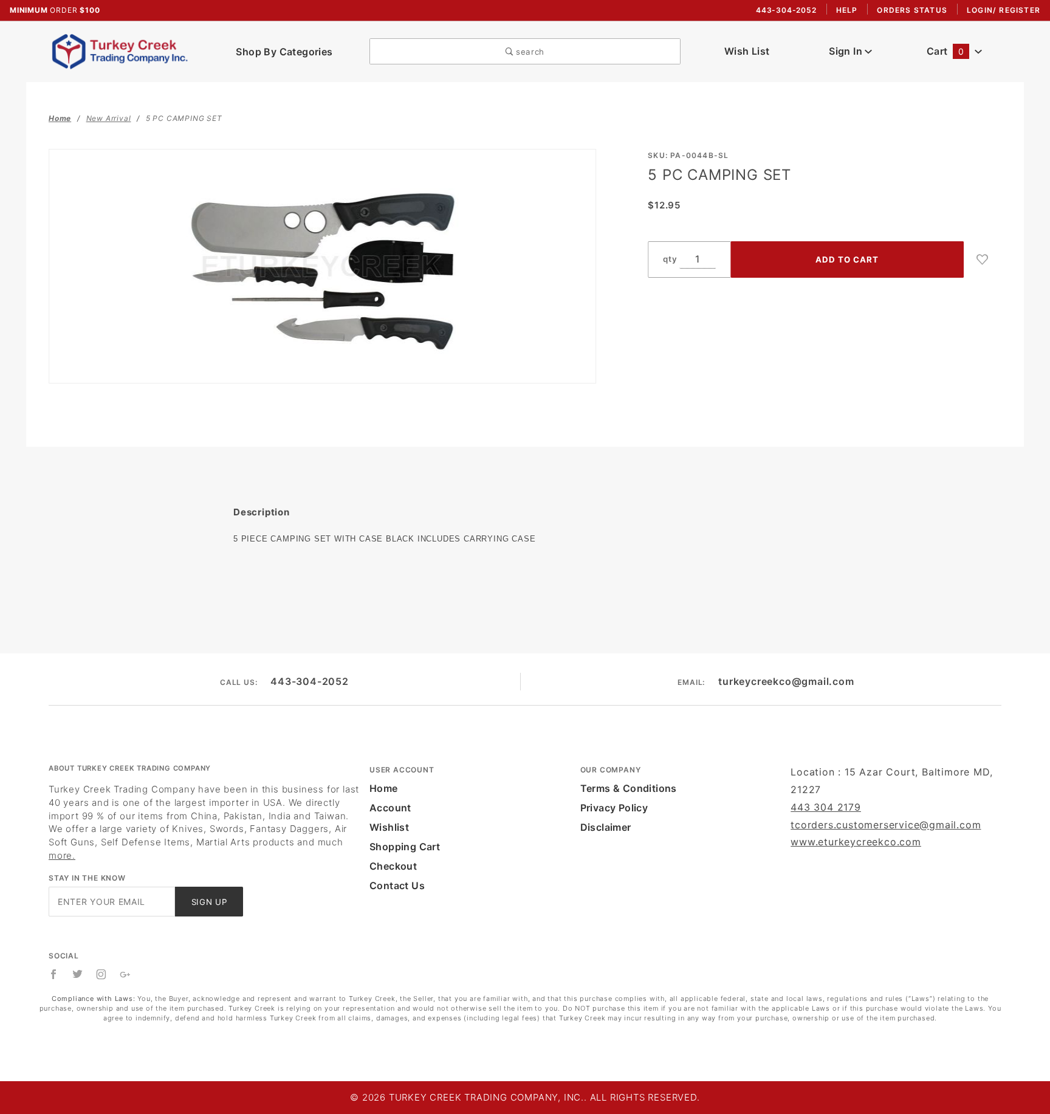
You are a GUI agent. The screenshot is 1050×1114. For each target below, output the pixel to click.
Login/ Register (1003, 10)
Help (847, 10)
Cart (945, 51)
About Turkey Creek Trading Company (130, 768)
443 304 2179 (826, 807)
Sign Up (209, 902)
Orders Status (912, 10)
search (528, 52)
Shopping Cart (404, 847)
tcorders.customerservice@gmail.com (886, 825)
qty (670, 259)
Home (383, 788)
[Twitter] (77, 974)
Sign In (847, 51)
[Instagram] (101, 974)
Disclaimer (605, 827)
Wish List (747, 51)
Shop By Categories (284, 52)
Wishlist (389, 827)
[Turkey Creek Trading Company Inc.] (124, 50)
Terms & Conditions (628, 788)
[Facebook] (54, 974)
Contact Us (397, 885)
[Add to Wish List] (982, 259)
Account (390, 808)
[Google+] (125, 974)
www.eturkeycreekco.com (856, 842)
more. (62, 855)
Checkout (393, 866)
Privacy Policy (614, 808)
